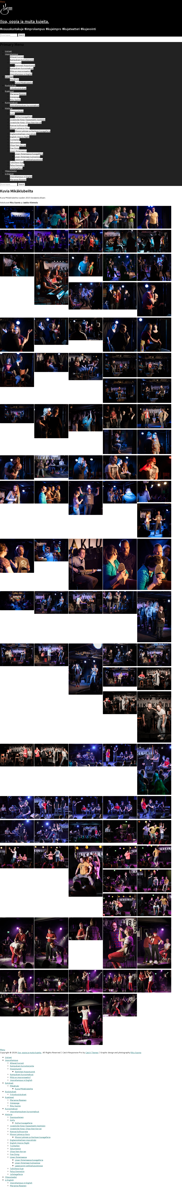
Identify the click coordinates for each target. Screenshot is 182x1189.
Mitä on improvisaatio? (20, 71)
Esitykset (9, 76)
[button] (8, 9)
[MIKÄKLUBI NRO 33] (86, 755)
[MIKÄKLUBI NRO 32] (51, 602)
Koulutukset (10, 85)
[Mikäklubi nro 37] (17, 1005)
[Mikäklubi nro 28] (120, 296)
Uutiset (8, 51)
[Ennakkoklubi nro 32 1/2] (154, 678)
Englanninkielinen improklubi (23, 133)
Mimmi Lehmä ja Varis (20, 128)
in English (9, 173)
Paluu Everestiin (17, 165)
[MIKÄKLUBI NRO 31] (17, 492)
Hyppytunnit (15, 62)
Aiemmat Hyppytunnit (25, 65)
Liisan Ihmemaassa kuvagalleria (29, 153)
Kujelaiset (9, 91)
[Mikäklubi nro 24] (17, 217)
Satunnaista (15, 142)
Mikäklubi (14, 79)
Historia (8, 108)
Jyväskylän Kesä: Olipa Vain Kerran (26, 122)
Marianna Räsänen (18, 93)
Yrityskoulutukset (18, 88)
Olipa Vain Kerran (18, 145)
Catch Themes (91, 1052)
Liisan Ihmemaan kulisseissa (27, 156)
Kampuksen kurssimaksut (21, 68)
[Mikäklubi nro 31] (17, 492)
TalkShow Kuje (17, 162)
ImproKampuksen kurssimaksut (24, 105)
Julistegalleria (16, 168)
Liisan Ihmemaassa (18, 150)
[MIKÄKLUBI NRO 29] (120, 365)
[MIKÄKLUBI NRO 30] (154, 416)
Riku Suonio (15, 99)
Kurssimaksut (11, 102)
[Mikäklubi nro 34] (120, 831)
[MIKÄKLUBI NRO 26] (120, 241)
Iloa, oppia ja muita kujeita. (24, 21)
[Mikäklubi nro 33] (86, 755)
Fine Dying (14, 148)
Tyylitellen (15, 139)
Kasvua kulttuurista (19, 125)
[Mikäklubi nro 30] (154, 416)
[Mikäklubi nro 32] (51, 602)
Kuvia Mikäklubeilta (24, 82)
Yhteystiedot (11, 170)
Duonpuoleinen (17, 111)
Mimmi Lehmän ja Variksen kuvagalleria (32, 131)
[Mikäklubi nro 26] (120, 241)
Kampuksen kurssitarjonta (22, 59)
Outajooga (14, 96)
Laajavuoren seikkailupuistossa (29, 159)
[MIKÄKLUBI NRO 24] (17, 217)
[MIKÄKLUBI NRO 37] (17, 1005)
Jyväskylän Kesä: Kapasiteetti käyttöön (27, 119)
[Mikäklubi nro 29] (120, 365)
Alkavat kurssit (17, 56)
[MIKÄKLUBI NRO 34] (120, 831)
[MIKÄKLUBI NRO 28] (120, 296)
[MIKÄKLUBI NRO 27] (120, 267)
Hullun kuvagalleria (23, 116)
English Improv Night (19, 136)
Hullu (12, 113)
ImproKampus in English (21, 74)
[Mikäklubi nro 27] (120, 267)
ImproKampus (11, 54)
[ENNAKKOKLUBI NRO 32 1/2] (154, 678)
